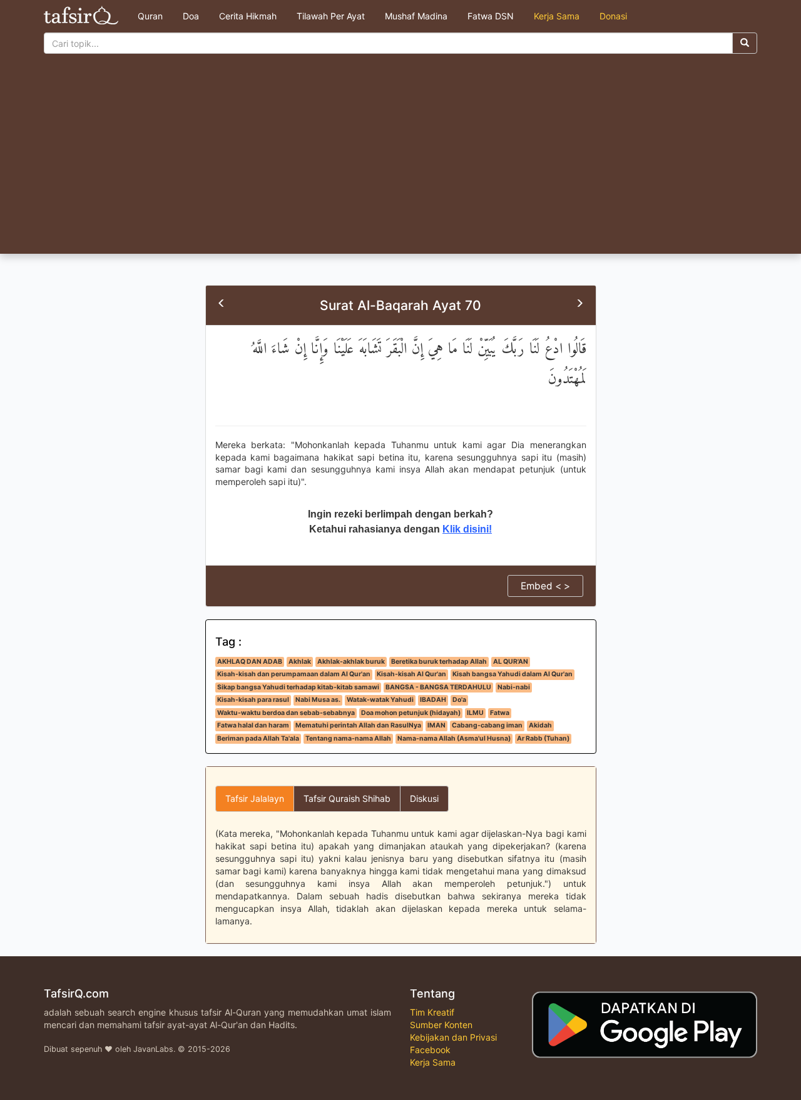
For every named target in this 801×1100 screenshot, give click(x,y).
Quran (150, 16)
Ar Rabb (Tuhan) (543, 738)
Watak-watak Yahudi (380, 700)
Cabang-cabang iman (487, 725)
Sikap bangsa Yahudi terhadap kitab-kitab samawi (298, 687)
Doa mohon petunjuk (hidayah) (411, 713)
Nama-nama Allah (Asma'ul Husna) (454, 738)
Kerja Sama (556, 16)
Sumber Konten (441, 1024)
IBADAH (433, 700)
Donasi (613, 16)
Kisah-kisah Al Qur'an (411, 674)
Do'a (459, 700)
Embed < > (545, 586)
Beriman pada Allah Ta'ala (258, 738)
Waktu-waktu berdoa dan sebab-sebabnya (286, 713)
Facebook (430, 1049)
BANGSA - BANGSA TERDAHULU (438, 687)
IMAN (436, 725)
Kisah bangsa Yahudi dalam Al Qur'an (512, 674)
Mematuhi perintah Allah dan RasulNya (358, 725)
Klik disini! (467, 529)
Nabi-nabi (513, 687)
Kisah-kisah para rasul (253, 700)
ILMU (475, 713)
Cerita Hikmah (248, 16)
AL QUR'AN (510, 662)
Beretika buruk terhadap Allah (439, 662)
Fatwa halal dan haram (253, 725)
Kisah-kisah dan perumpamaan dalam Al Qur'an (293, 674)
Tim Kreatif (432, 1012)
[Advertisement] (400, 160)
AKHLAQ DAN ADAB (249, 662)
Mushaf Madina (416, 16)
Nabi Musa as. (317, 700)
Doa (191, 16)
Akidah (540, 725)
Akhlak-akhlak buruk (351, 662)
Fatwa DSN (490, 16)
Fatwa (499, 713)
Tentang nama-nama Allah (348, 738)
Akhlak (299, 662)
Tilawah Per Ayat (331, 16)
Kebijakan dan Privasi (453, 1037)
